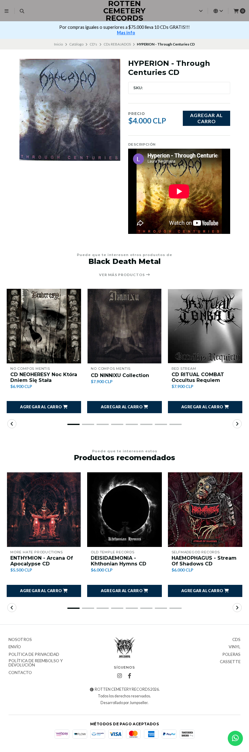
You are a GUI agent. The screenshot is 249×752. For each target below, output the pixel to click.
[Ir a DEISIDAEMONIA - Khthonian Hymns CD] (124, 509)
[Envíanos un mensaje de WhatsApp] (235, 738)
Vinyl (234, 647)
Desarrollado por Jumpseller (124, 702)
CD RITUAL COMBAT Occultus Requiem (198, 377)
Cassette (230, 662)
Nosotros (20, 640)
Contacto (20, 673)
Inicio (58, 44)
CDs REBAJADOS (117, 44)
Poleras (231, 655)
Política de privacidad (34, 655)
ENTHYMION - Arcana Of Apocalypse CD (41, 561)
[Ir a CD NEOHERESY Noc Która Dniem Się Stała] (44, 326)
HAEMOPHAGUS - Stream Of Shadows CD (204, 561)
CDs (236, 640)
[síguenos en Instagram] (119, 676)
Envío (15, 647)
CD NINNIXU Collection (120, 375)
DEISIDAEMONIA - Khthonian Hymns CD (118, 561)
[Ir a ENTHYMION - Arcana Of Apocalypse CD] (44, 509)
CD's (93, 44)
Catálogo (76, 44)
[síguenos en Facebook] (129, 676)
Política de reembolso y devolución (36, 663)
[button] (44, 407)
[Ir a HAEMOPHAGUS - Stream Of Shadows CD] (205, 509)
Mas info (126, 32)
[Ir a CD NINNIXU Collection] (124, 326)
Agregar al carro (206, 118)
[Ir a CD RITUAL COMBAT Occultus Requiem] (205, 326)
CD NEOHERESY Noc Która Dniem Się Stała (43, 377)
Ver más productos (122, 275)
